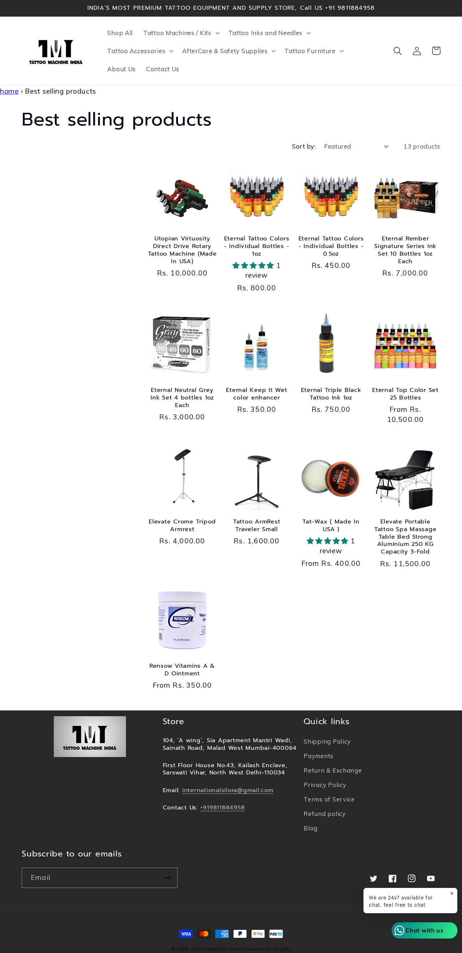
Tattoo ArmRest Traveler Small (256, 525)
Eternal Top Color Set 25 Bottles (405, 394)
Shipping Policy (327, 741)
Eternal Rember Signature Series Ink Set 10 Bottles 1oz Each (405, 250)
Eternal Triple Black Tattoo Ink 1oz (331, 394)
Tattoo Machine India (216, 949)
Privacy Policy (325, 785)
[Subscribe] (167, 878)
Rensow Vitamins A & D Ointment (182, 670)
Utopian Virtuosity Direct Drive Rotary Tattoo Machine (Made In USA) (182, 250)
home (9, 91)
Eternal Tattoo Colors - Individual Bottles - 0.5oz (331, 246)
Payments (319, 756)
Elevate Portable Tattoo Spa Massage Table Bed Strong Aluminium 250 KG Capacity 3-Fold (405, 537)
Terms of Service (329, 799)
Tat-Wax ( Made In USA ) (330, 525)
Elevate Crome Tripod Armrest (182, 525)
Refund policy (324, 813)
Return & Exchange (333, 770)
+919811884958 (222, 807)
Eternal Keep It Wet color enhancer (256, 394)
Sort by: (303, 146)
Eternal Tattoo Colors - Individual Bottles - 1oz (256, 246)
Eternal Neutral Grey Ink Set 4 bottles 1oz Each (182, 397)
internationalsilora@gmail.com (228, 790)
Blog (311, 828)
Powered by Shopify (267, 949)
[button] (180, 33)
